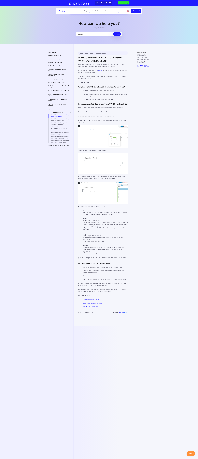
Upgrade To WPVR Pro (54, 55)
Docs (86, 53)
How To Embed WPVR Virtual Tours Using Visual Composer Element (60, 141)
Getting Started (52, 52)
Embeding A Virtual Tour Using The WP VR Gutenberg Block (143, 61)
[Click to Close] (195, 3)
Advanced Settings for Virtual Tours (58, 145)
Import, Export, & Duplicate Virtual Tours (58, 95)
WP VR (91, 53)
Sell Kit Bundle (96, 11)
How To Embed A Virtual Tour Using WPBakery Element (60, 133)
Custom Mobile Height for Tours (92, 303)
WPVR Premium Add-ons (55, 59)
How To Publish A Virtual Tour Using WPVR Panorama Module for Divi (60, 137)
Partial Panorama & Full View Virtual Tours (58, 86)
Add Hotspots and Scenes (90, 306)
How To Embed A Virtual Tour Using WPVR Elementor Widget (60, 119)
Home (81, 53)
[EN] (128, 11)
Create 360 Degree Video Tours (57, 79)
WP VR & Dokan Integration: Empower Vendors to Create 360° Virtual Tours (59, 128)
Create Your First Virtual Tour (91, 299)
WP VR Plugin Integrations (55, 112)
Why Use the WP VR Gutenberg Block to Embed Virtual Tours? (142, 55)
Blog (106, 11)
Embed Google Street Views (56, 82)
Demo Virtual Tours (53, 109)
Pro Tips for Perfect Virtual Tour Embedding (143, 66)
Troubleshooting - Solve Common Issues (57, 99)
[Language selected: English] (128, 11)
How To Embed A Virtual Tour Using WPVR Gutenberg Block (60, 115)
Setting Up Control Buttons (56, 66)
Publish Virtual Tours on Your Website (59, 91)
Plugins (86, 11)
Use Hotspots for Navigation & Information (56, 74)
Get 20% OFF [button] (122, 3)
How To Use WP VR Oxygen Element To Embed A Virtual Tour (60, 123)
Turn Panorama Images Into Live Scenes (57, 69)
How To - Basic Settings (55, 62)
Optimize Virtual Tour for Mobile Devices (57, 104)
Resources (115, 11)
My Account (136, 11)
